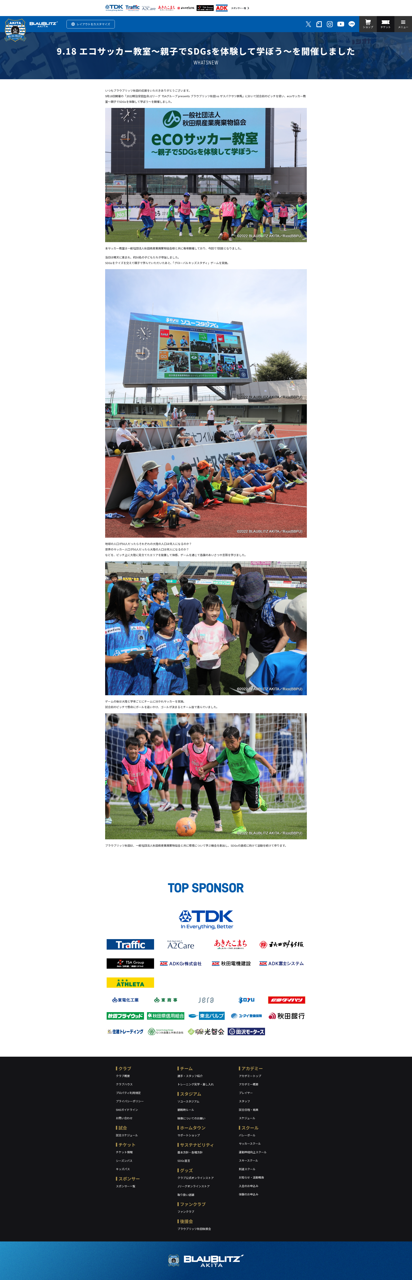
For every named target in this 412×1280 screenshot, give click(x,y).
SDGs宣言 (183, 1161)
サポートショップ (188, 1135)
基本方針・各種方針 (190, 1152)
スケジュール (247, 1118)
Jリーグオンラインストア (193, 1186)
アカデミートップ (250, 1076)
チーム (186, 1068)
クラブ (124, 1068)
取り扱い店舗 (185, 1195)
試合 (122, 1128)
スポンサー (129, 1179)
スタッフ (244, 1101)
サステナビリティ (197, 1145)
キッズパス (123, 1169)
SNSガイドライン (127, 1110)
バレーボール (247, 1135)
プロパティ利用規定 (128, 1093)
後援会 (186, 1221)
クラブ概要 (123, 1076)
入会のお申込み (248, 1186)
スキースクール (248, 1160)
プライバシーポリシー (130, 1101)
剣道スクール (247, 1169)
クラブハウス (124, 1084)
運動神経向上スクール (253, 1152)
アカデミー (252, 1068)
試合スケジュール (127, 1135)
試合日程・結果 (248, 1110)
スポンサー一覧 (238, 8)
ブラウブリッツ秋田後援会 (194, 1229)
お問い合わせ (124, 1118)
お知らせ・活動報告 (251, 1177)
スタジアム (190, 1094)
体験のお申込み (248, 1194)
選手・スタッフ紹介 (190, 1076)
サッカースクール (250, 1143)
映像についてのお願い (191, 1118)
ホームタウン (193, 1128)
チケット (127, 1144)
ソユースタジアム (188, 1101)
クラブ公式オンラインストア (195, 1178)
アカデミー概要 (248, 1084)
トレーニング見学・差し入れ (195, 1084)
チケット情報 (124, 1152)
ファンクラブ (193, 1204)
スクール (250, 1128)
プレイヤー (246, 1093)
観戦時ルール (185, 1110)
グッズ (186, 1170)
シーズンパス (124, 1161)
